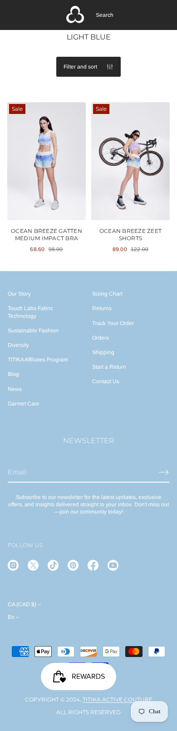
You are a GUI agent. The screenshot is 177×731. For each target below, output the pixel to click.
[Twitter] (33, 565)
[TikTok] (53, 565)
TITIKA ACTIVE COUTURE (117, 699)
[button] (104, 15)
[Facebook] (93, 565)
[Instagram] (13, 565)
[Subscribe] (163, 472)
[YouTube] (113, 565)
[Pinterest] (73, 565)
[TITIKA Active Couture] (75, 15)
